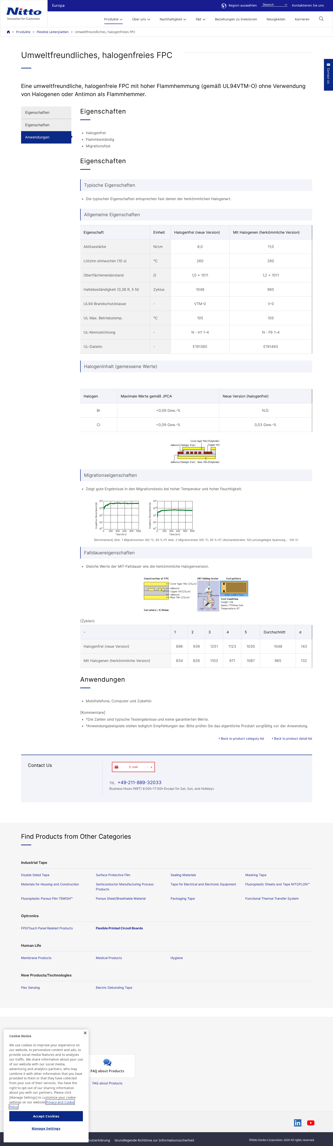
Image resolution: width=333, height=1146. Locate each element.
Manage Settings (46, 1128)
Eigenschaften (37, 112)
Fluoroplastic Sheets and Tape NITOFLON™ (277, 884)
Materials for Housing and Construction (50, 884)
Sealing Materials (183, 875)
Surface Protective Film (113, 875)
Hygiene (177, 958)
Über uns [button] (139, 19)
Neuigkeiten (276, 19)
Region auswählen (243, 5)
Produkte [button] (111, 19)
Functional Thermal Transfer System (272, 898)
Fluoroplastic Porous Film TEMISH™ (47, 898)
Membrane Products (36, 958)
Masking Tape (255, 875)
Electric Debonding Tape (114, 987)
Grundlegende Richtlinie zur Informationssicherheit (154, 1140)
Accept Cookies (46, 1116)
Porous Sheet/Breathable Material (121, 898)
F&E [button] (198, 19)
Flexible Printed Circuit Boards (119, 928)
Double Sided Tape (35, 875)
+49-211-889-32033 (139, 782)
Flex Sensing (30, 987)
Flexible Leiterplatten (53, 32)
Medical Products (109, 958)
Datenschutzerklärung (93, 1140)
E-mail (133, 767)
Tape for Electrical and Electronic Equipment (203, 884)
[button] (321, 18)
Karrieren (302, 19)
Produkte (23, 32)
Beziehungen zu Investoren (236, 19)
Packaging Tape (183, 898)
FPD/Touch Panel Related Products (47, 928)
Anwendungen (37, 137)
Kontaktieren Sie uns (308, 5)
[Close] (85, 1033)
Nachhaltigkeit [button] (171, 19)
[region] (46, 1086)
